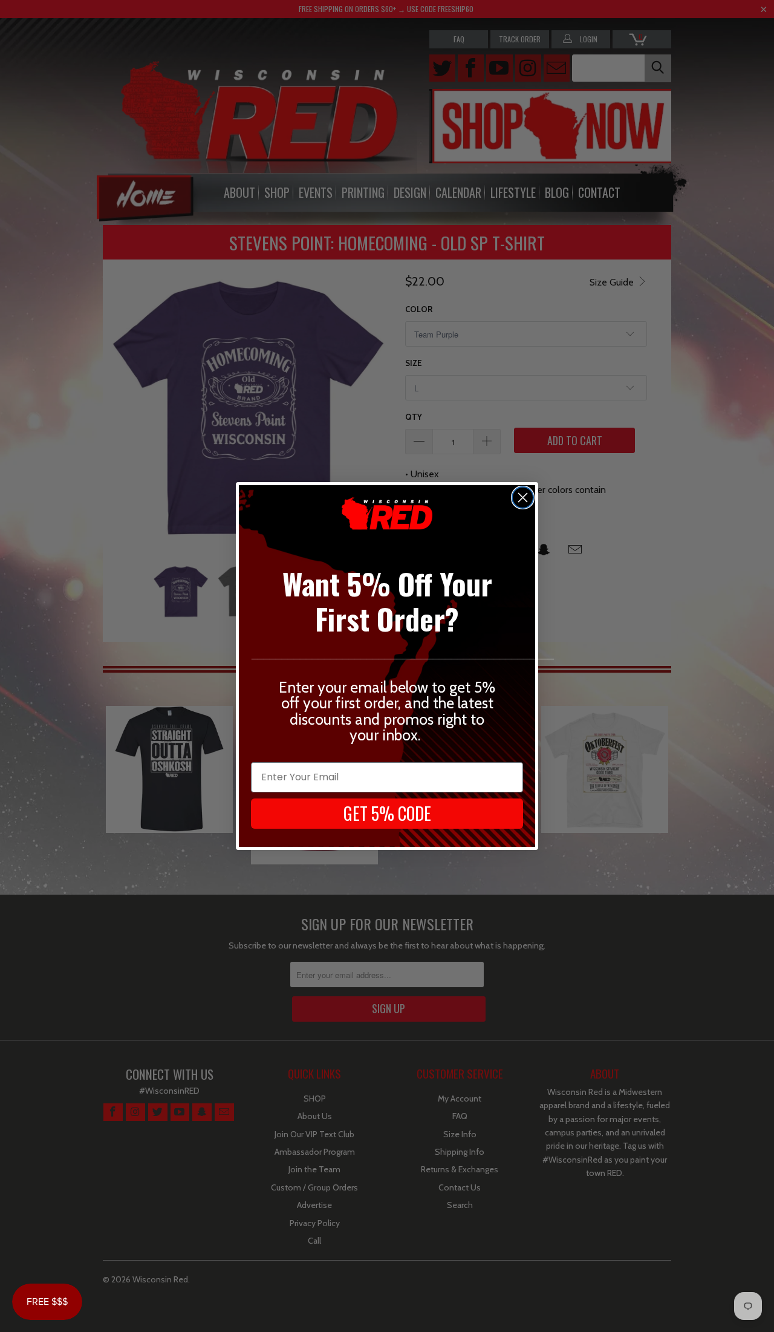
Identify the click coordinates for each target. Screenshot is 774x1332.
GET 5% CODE (387, 813)
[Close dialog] (522, 497)
